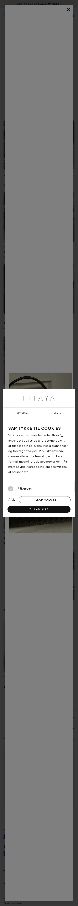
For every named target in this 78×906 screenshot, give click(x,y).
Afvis (12, 499)
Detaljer (57, 413)
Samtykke (21, 413)
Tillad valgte (44, 499)
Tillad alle (39, 509)
